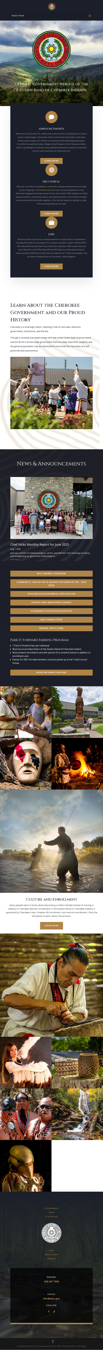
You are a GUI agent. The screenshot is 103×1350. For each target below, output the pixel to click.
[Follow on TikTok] (54, 1311)
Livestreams (51, 1216)
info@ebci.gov (51, 1298)
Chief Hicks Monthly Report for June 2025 (39, 544)
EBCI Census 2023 (51, 619)
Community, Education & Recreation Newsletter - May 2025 (51, 584)
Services (51, 1259)
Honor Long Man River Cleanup (51, 602)
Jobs (51, 1250)
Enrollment (51, 1254)
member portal (47, 190)
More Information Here (51, 672)
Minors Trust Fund (51, 628)
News (51, 1212)
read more (14, 559)
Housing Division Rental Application (51, 593)
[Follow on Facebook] (49, 1311)
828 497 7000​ (51, 1281)
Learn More (51, 160)
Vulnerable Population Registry (51, 611)
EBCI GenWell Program (51, 573)
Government (51, 1208)
